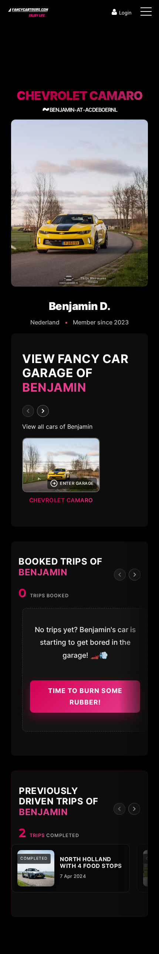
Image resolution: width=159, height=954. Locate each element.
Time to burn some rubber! (85, 696)
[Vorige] (28, 411)
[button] (79, 473)
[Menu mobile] (146, 13)
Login (125, 13)
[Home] (28, 11)
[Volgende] (43, 411)
